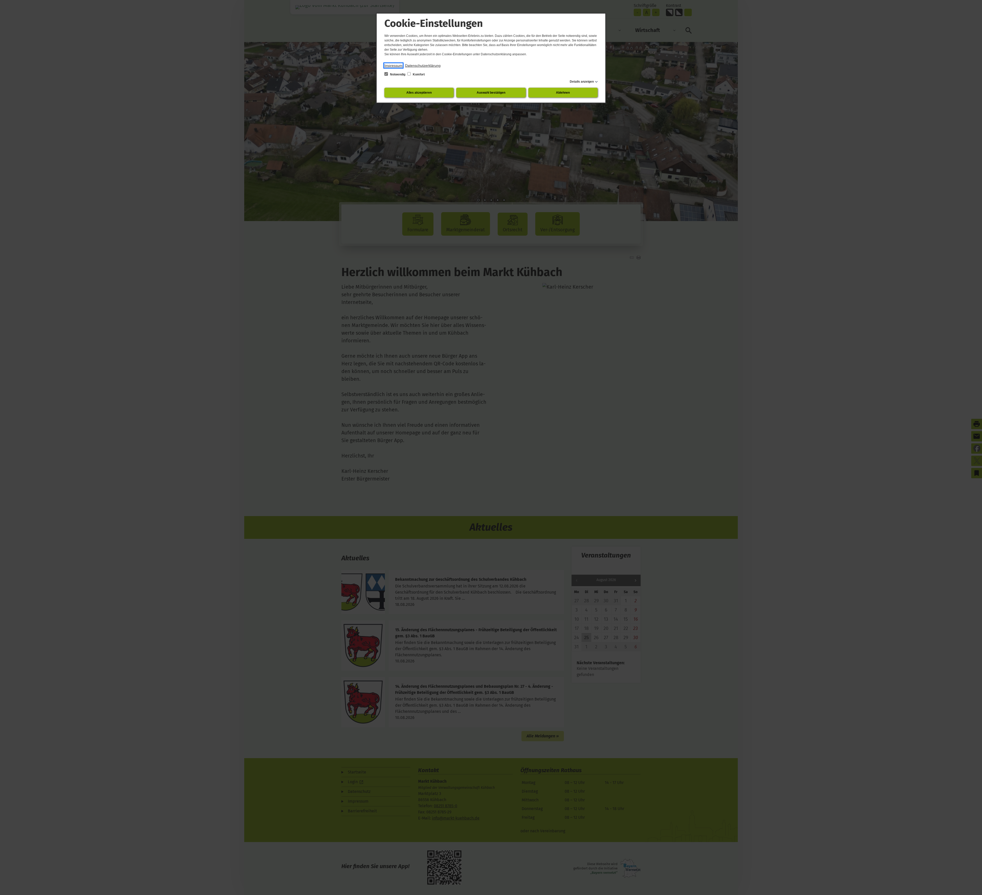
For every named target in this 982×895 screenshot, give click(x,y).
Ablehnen (563, 92)
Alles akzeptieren (419, 92)
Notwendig (397, 74)
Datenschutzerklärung (423, 65)
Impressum (393, 65)
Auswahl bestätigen (491, 92)
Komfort (418, 74)
